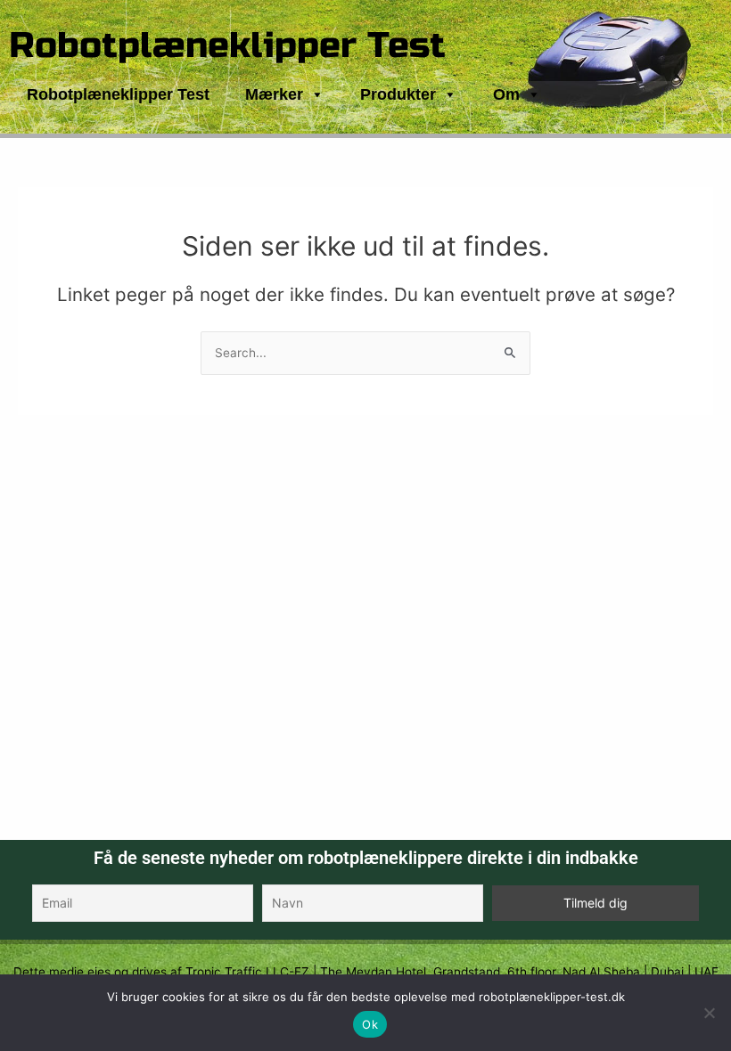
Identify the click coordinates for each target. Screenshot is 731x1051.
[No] (709, 1013)
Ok (370, 1024)
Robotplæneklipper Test (227, 45)
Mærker (274, 94)
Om (506, 94)
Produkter (398, 94)
